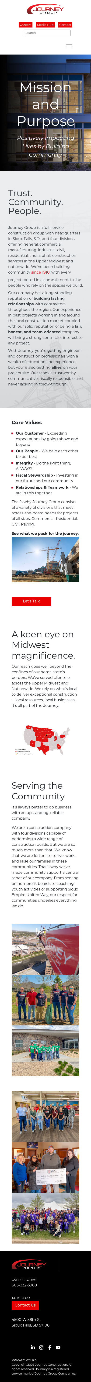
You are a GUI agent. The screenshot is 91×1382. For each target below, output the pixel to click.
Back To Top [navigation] (81, 1373)
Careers (25, 25)
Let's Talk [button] (31, 601)
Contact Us (25, 1305)
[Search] (66, 33)
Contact (65, 25)
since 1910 (40, 273)
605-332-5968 (24, 1285)
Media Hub (45, 25)
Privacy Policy (24, 1360)
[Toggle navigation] (69, 46)
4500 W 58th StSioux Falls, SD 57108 (30, 1322)
